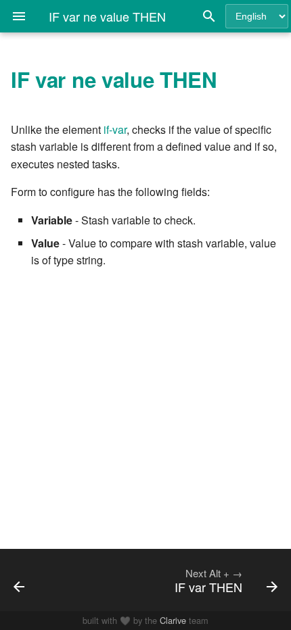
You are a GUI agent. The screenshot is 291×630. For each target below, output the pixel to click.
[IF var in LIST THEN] (38, 580)
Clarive (173, 620)
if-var (115, 129)
